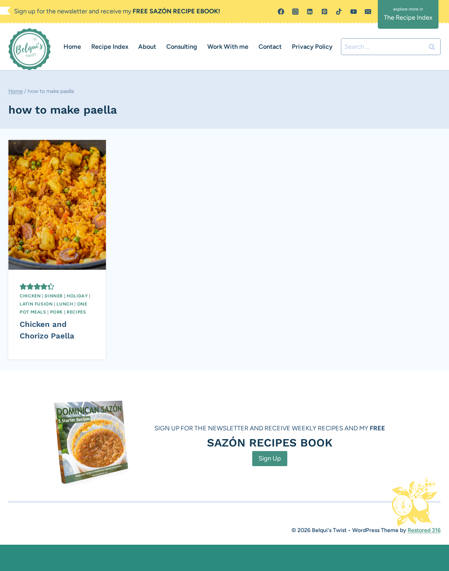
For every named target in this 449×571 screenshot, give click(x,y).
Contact (270, 47)
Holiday (77, 295)
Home (72, 47)
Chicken (30, 295)
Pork (56, 312)
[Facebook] (281, 11)
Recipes (76, 312)
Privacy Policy (312, 47)
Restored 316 (424, 530)
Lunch (64, 304)
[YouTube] (353, 11)
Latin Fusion (36, 304)
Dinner (54, 295)
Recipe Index (109, 47)
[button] (23, 286)
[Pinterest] (324, 11)
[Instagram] (295, 11)
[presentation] (57, 205)
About (147, 47)
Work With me (227, 47)
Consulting (181, 47)
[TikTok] (339, 11)
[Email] (368, 11)
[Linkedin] (309, 11)
